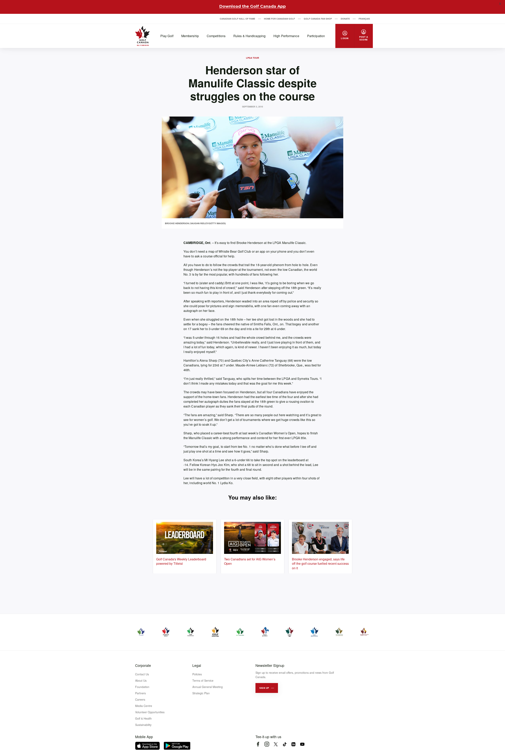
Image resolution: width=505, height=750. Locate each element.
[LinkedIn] (293, 744)
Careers (140, 699)
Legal (196, 665)
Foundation (142, 687)
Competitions (216, 36)
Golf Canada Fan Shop (318, 18)
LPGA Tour (252, 57)
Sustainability (143, 725)
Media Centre (143, 706)
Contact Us (142, 674)
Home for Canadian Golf (279, 18)
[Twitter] (275, 744)
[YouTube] (302, 744)
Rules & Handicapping (249, 36)
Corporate (143, 665)
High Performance (286, 36)
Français (364, 18)
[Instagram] (266, 744)
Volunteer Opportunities (150, 712)
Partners (140, 693)
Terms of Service (202, 680)
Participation (316, 36)
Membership (190, 36)
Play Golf (166, 36)
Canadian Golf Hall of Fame (237, 18)
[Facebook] (257, 744)
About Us (141, 680)
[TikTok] (284, 744)
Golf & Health (143, 718)
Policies (197, 674)
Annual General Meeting (207, 687)
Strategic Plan (201, 693)
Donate (345, 18)
